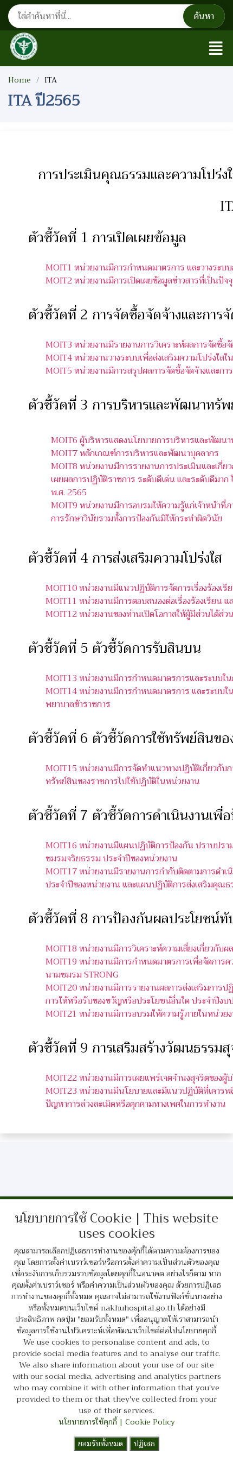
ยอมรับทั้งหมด (100, 1443)
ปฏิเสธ (144, 1443)
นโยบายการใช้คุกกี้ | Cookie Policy (117, 1421)
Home (19, 79)
